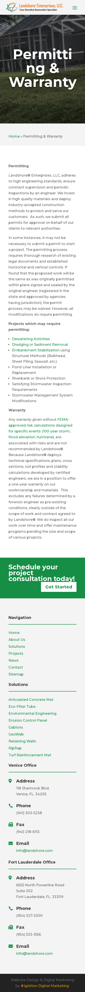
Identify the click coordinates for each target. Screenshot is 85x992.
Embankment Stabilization (36, 350)
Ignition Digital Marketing (47, 986)
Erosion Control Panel (27, 720)
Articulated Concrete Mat (30, 700)
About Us (16, 640)
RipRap (15, 748)
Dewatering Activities (31, 339)
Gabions (15, 727)
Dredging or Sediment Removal (40, 345)
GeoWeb (16, 734)
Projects (15, 653)
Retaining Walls (22, 741)
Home (14, 136)
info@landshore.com (34, 851)
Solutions (16, 647)
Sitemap (16, 674)
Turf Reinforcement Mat (29, 755)
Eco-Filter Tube (22, 707)
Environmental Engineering (32, 713)
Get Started (58, 586)
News (13, 660)
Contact (15, 667)
